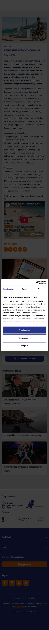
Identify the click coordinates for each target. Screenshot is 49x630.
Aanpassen (23, 338)
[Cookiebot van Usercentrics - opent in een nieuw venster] (35, 282)
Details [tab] (24, 289)
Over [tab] (40, 289)
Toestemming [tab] (8, 289)
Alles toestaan (24, 330)
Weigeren (24, 346)
